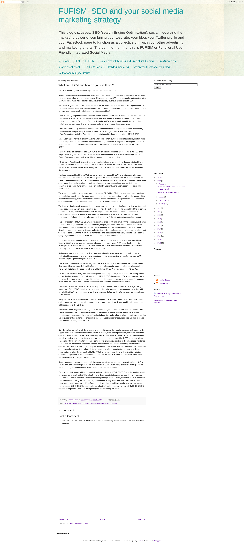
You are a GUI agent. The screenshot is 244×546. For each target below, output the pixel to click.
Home (102, 519)
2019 (159, 219)
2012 (159, 243)
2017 (159, 225)
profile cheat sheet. (70, 67)
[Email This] (109, 400)
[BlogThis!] (111, 400)
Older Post (141, 519)
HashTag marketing (118, 67)
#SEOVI (68, 403)
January (162, 204)
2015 (159, 232)
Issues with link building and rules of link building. (127, 61)
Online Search (77, 403)
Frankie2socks (164, 283)
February (163, 200)
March (161, 197)
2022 (159, 208)
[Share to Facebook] (116, 400)
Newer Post (63, 519)
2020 (159, 215)
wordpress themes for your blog (152, 67)
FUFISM (89, 61)
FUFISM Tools (94, 67)
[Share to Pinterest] (118, 400)
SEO (77, 61)
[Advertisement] (102, 499)
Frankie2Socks (165, 280)
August (162, 184)
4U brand (64, 61)
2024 (159, 177)
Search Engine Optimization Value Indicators (100, 403)
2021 (159, 212)
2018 (159, 222)
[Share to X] (113, 400)
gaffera (140, 541)
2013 (159, 239)
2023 (159, 181)
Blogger (157, 541)
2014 (159, 236)
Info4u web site (168, 61)
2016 (159, 229)
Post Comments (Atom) (79, 524)
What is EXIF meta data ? (168, 192)
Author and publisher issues (74, 73)
